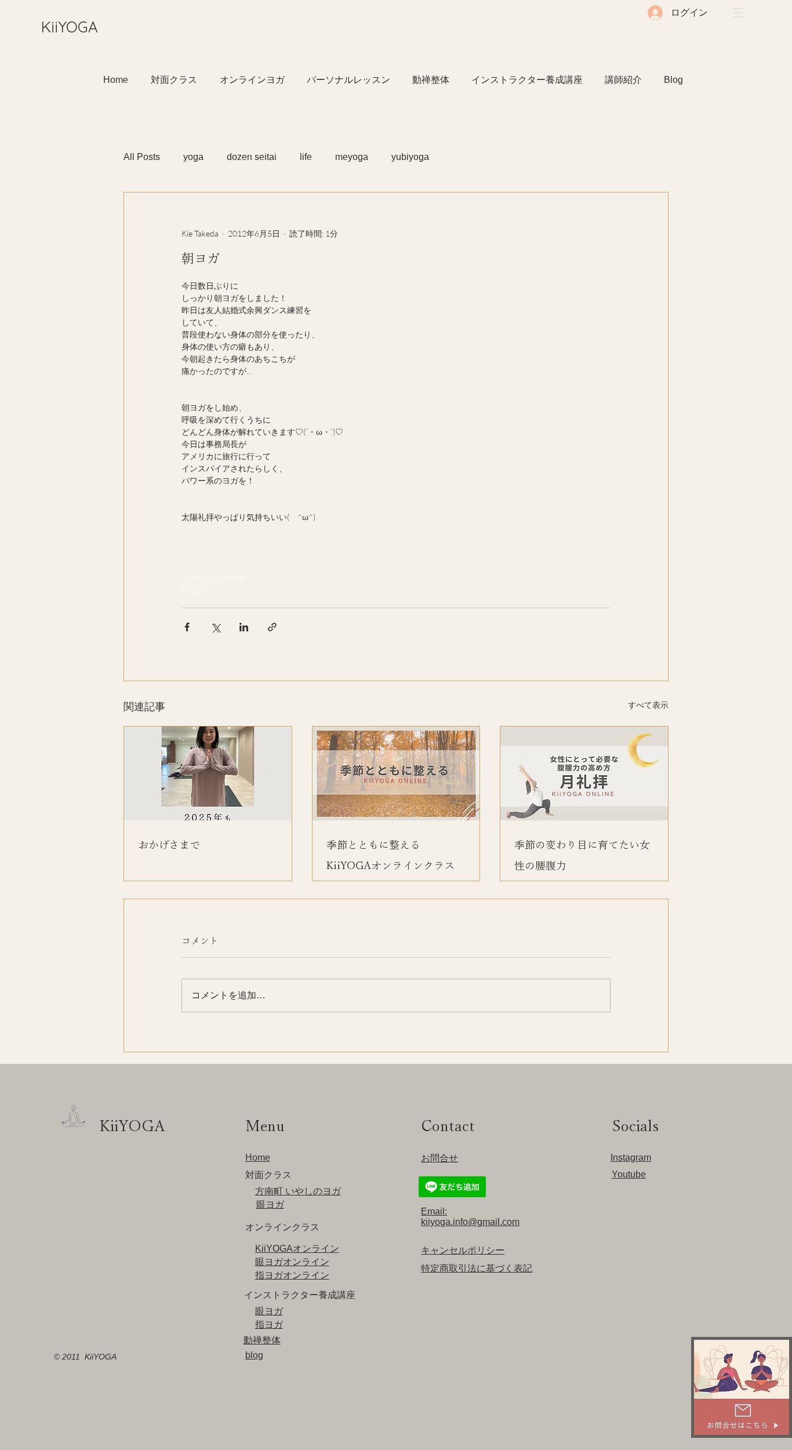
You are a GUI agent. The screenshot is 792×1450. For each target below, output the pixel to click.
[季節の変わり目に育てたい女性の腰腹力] (584, 773)
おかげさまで (169, 845)
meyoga (351, 157)
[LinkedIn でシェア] (243, 627)
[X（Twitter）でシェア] (215, 627)
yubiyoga (410, 157)
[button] (738, 13)
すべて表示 (648, 705)
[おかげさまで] (208, 773)
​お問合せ (439, 1158)
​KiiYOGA (69, 27)
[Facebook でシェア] (186, 627)
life (306, 157)
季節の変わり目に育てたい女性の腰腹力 (582, 855)
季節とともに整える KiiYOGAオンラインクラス (390, 855)
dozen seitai (252, 157)
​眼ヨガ (270, 1204)
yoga (193, 157)
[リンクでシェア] (272, 627)
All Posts (141, 157)
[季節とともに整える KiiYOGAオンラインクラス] (396, 773)
